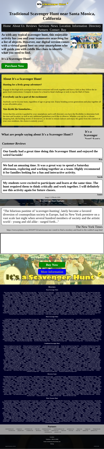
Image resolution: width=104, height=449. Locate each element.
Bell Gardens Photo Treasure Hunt (12, 406)
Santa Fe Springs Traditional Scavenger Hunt (58, 362)
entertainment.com (9, 429)
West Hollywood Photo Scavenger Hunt (70, 333)
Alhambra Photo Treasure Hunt (41, 411)
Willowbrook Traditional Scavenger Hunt (79, 368)
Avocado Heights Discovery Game (70, 386)
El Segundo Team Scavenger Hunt (74, 310)
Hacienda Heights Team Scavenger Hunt (47, 309)
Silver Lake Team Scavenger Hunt (36, 306)
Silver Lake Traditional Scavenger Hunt (14, 357)
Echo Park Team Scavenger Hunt (20, 298)
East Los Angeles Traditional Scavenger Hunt (80, 349)
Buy (63, 29)
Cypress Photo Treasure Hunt (42, 409)
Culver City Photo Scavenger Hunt (66, 324)
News (54, 26)
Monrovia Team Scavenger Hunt (46, 293)
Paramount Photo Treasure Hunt (54, 407)
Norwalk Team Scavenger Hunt (92, 307)
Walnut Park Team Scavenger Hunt (13, 293)
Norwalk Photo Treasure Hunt (56, 416)
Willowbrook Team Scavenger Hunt (57, 310)
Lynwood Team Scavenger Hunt (65, 309)
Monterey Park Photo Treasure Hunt (22, 402)
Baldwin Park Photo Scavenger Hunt (23, 334)
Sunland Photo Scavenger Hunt (76, 329)
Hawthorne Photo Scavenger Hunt (83, 324)
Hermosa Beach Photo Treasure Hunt (75, 403)
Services (43, 26)
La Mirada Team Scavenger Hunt (92, 298)
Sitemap (52, 443)
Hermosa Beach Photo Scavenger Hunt (20, 320)
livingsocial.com (96, 429)
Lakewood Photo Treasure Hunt (54, 402)
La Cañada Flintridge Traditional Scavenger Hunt (89, 363)
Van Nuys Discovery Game (37, 377)
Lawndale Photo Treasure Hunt (18, 413)
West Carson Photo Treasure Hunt (73, 416)
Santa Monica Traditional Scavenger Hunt (33, 367)
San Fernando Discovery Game (41, 381)
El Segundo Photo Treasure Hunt (82, 418)
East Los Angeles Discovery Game (34, 391)
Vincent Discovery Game (31, 379)
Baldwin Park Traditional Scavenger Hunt (51, 366)
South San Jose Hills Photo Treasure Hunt (26, 408)
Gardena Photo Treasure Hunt (30, 418)
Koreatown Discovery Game (87, 377)
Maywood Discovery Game (70, 381)
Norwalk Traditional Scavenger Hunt (91, 365)
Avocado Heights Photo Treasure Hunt (12, 417)
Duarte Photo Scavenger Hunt (86, 328)
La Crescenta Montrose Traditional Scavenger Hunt (19, 368)
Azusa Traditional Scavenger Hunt (52, 357)
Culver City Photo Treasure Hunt (71, 402)
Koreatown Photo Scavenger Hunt (35, 328)
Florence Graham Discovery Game (53, 377)
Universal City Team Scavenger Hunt (58, 302)
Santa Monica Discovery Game (85, 385)
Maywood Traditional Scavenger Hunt (32, 353)
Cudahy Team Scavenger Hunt (76, 302)
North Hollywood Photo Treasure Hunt (29, 400)
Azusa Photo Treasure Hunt (48, 421)
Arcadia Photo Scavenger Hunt (64, 321)
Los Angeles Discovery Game (45, 393)
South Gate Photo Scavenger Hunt (27, 329)
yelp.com (78, 430)
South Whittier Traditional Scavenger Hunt (90, 346)
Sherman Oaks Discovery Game (93, 380)
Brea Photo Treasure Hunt (82, 406)
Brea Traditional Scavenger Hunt (12, 356)
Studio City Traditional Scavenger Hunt (34, 357)
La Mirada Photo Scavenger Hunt (59, 340)
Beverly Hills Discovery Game (22, 384)
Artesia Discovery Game (46, 394)
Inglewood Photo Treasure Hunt (57, 403)
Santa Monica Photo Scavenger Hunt (39, 320)
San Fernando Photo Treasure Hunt (15, 412)
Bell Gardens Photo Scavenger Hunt (48, 324)
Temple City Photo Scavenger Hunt (20, 332)
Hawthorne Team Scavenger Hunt (92, 310)
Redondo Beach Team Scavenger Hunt (18, 314)
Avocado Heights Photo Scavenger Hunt (34, 338)
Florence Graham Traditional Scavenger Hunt (33, 354)
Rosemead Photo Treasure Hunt (40, 404)
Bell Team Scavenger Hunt (80, 309)
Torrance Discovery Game (51, 380)
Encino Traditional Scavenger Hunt (13, 347)
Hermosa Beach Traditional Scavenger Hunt (88, 352)
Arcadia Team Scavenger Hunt (34, 305)
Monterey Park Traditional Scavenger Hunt (90, 353)
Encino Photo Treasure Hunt (9, 404)
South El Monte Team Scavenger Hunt (29, 297)
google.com (85, 430)
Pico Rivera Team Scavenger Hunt (46, 292)
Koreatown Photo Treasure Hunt (92, 403)
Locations (52, 437)
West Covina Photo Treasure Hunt (26, 409)
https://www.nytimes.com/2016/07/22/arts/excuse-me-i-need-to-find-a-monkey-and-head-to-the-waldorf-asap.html (55, 230)
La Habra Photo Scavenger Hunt (56, 337)
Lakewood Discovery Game (51, 390)
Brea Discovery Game (34, 394)
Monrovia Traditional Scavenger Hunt (76, 360)
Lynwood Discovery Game (47, 388)
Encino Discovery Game (37, 380)
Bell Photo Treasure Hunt (42, 403)
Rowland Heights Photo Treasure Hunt (35, 419)
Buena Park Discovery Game (69, 395)
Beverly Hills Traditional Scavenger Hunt (63, 370)
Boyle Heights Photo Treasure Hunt (59, 409)
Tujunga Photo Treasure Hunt (68, 419)
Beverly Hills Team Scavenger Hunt (27, 309)
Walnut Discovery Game (78, 380)
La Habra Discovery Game (50, 391)
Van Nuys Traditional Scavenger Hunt (58, 358)
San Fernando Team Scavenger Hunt (12, 300)
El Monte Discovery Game (56, 381)
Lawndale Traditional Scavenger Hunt (31, 347)
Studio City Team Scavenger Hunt (30, 303)
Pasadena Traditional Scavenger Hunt (54, 361)
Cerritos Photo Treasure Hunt (25, 411)
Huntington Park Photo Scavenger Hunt (56, 332)
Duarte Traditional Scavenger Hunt (21, 349)
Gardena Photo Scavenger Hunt (19, 335)
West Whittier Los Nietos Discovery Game (43, 376)
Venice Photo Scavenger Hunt (51, 338)
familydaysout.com (46, 429)
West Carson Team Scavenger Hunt (12, 292)
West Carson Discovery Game (87, 394)
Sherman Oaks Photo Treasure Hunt (88, 407)
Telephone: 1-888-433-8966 (52, 439)
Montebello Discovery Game (10, 376)
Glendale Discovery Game (50, 384)
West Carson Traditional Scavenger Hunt (27, 351)
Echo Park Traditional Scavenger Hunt (67, 363)
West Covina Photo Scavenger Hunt (52, 335)
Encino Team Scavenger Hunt (50, 305)
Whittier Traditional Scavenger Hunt (58, 360)
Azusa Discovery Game (36, 384)
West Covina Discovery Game (65, 391)
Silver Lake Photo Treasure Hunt (57, 411)
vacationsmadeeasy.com (59, 429)
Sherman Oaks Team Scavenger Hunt (12, 303)
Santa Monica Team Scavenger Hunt (12, 311)
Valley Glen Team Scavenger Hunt (92, 302)
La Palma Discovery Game (86, 386)
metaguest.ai (19, 429)
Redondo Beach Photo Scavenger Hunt (41, 323)
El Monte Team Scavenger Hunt (86, 305)
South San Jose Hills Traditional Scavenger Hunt (23, 363)
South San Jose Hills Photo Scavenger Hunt (29, 321)
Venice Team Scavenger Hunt (89, 311)
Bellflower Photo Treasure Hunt (94, 408)
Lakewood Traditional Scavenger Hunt (73, 361)
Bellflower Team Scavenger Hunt (72, 296)
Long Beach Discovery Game (25, 376)
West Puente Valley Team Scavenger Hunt (81, 293)
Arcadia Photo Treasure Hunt (46, 400)
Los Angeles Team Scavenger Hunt (54, 301)
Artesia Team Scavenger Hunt (52, 306)
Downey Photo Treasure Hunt (78, 421)
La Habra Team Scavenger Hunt (85, 297)
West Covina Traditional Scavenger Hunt (13, 367)
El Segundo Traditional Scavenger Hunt (79, 362)
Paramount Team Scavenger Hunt (19, 306)
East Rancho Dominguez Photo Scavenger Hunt (64, 334)
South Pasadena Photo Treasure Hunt (75, 411)
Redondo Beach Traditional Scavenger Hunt (71, 356)
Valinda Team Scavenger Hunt (60, 312)
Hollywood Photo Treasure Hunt (30, 417)
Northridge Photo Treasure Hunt (46, 418)
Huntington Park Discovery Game (71, 377)
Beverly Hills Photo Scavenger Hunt (68, 338)
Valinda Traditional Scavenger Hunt (12, 366)
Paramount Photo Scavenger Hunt (81, 330)
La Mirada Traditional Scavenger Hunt (39, 360)
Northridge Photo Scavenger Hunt (41, 339)
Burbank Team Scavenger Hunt (42, 307)
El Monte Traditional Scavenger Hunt (73, 354)
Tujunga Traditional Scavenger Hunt (49, 371)
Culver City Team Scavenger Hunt (87, 314)
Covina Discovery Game (60, 376)
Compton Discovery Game (33, 388)
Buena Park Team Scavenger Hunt (85, 306)
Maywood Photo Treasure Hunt (77, 408)
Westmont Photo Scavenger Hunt (74, 325)
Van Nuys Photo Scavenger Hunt (84, 334)
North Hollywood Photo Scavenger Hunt (37, 325)
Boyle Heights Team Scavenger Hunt (69, 314)
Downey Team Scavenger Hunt (30, 293)
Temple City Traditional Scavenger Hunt (70, 346)
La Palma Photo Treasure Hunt (61, 408)
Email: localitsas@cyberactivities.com (52, 441)
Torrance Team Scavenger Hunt (79, 292)
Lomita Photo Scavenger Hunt (88, 333)
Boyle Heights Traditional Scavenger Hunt (84, 370)
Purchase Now (14, 66)
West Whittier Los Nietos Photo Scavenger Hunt (48, 333)
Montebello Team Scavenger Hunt (65, 300)
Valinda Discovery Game (55, 395)
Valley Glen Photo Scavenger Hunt (57, 325)
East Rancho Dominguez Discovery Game (63, 393)
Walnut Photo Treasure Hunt (81, 417)
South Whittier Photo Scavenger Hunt (63, 330)
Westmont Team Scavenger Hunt (41, 302)
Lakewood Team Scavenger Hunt (83, 303)
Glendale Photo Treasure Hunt (87, 402)
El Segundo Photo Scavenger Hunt (28, 330)
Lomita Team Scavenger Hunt (44, 312)
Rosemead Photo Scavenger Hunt (86, 338)
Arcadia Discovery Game (18, 379)
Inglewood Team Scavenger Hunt (73, 311)
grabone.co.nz (94, 430)
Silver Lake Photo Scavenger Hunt (92, 329)
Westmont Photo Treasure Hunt (75, 404)
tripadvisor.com (55, 430)
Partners (43, 29)
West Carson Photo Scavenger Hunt (22, 323)
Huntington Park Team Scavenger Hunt (16, 296)
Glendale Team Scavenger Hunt (93, 312)
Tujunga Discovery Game (45, 379)
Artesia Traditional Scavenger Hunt (87, 347)
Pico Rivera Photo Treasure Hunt (38, 407)
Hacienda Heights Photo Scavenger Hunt (30, 319)
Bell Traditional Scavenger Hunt (45, 351)
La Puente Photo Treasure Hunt (71, 407)
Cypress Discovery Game (29, 382)
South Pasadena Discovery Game (24, 381)
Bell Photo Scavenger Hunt (57, 339)
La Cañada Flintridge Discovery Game (41, 389)
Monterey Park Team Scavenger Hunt (23, 302)
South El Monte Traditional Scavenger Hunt (80, 348)
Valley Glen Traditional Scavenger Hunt (90, 357)
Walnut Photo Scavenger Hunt (35, 335)
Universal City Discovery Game (26, 385)
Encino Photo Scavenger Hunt (43, 329)
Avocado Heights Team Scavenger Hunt (36, 296)
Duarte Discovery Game (59, 394)
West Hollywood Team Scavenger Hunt (65, 303)
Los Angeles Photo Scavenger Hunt (66, 319)
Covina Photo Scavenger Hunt (92, 340)
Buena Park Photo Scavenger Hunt (90, 332)
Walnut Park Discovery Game (58, 389)
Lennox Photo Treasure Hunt (18, 419)
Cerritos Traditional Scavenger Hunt (91, 356)
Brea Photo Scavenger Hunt (42, 326)
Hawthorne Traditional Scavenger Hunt (17, 361)
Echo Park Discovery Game (24, 389)
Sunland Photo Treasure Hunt (94, 421)
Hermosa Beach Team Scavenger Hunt (58, 298)
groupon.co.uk (58, 432)
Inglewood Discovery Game (15, 393)
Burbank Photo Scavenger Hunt (73, 337)
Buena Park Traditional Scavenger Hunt (78, 358)
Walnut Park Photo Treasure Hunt (92, 409)
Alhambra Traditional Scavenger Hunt (50, 347)
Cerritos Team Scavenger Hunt (18, 305)
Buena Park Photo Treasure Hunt (45, 408)
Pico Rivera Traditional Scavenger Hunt (54, 354)
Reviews (31, 26)
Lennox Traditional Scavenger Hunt (36, 361)
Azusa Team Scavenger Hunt (52, 314)
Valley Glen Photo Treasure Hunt (84, 419)
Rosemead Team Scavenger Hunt (36, 314)
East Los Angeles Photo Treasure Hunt (35, 413)
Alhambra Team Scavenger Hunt (47, 300)
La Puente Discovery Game (11, 385)
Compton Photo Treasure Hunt (38, 402)
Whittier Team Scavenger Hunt (47, 303)
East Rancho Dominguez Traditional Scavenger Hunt (56, 348)
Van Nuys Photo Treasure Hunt (47, 406)
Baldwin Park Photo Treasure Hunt (73, 414)
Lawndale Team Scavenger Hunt (75, 307)
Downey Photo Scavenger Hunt (88, 339)
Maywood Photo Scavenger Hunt (18, 325)
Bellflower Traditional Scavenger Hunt (12, 346)
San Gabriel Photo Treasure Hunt (83, 412)
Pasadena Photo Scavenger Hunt (73, 320)
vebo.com (37, 429)
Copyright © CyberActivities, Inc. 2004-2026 (10, 446)
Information (79, 26)
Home (7, 26)
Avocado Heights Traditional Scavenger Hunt (46, 363)
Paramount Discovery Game (21, 390)
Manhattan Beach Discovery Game (60, 379)
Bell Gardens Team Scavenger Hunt (30, 300)
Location (65, 26)
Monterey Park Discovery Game (14, 382)
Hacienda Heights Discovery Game (74, 388)
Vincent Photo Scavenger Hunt (10, 321)
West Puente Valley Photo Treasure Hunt (54, 414)
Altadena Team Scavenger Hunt (63, 293)
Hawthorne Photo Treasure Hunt (27, 403)
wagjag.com (87, 429)
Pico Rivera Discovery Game (90, 376)
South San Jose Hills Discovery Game (20, 386)
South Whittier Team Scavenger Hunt (62, 295)
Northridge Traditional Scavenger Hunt (13, 353)
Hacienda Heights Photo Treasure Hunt (64, 418)
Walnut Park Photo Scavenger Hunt (58, 326)
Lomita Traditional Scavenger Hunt (63, 351)
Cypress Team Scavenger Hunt (63, 292)
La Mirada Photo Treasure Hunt (18, 414)
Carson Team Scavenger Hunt (88, 301)
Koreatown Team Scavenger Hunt (11, 297)
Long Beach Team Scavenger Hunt (68, 297)
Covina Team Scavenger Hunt (76, 298)
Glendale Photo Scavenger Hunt (89, 337)
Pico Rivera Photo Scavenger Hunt (42, 340)
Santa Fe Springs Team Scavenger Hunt (21, 295)
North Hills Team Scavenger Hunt (76, 312)
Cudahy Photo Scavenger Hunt (69, 335)
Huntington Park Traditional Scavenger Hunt (75, 367)
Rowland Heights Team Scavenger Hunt (55, 311)
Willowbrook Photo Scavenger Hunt (93, 323)
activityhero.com (28, 429)
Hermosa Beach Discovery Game (22, 380)
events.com (46, 430)
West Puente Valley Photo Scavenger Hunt (82, 321)
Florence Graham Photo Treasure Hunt (65, 412)
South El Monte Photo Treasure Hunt (92, 404)
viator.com (63, 430)
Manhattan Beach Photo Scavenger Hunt (91, 320)
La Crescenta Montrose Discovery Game (69, 390)
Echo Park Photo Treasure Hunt (33, 421)
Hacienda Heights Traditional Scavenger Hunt (66, 352)
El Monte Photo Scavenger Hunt (30, 324)
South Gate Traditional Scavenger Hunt (41, 368)
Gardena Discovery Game (90, 379)
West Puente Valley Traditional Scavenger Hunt (24, 370)
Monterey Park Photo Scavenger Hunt (12, 324)
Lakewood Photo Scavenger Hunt (91, 325)
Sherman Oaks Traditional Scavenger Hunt (49, 356)
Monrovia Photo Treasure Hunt (90, 414)
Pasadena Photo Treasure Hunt (53, 419)
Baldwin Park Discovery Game (89, 389)
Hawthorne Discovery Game (87, 382)
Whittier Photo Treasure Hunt (26, 416)
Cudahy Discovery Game (42, 395)
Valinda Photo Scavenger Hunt (72, 339)
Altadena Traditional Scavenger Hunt (12, 365)
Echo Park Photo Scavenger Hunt (75, 323)
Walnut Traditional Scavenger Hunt (92, 354)
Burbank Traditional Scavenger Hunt (30, 356)
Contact (54, 29)
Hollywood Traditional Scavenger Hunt (32, 346)
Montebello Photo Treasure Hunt (62, 400)
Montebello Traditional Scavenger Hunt (40, 349)
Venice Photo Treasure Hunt (17, 421)
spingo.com (79, 429)
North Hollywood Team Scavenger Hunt (39, 298)
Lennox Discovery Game (84, 381)
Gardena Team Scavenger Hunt (81, 300)
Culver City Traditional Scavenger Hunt (72, 366)
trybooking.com (48, 432)
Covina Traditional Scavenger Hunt (51, 353)
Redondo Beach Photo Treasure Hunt (48, 417)
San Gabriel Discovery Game (20, 394)
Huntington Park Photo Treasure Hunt (57, 404)
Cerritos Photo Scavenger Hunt (12, 319)
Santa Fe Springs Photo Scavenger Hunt (17, 328)
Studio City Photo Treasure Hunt (83, 413)
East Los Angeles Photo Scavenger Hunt (42, 334)
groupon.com (21, 430)
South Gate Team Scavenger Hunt (55, 296)
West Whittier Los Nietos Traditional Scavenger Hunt (36, 358)
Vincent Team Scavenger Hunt (10, 309)
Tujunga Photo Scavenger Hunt (57, 320)
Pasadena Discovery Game (43, 382)
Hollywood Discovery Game (41, 385)
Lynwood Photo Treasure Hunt (52, 422)
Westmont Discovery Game (19, 391)
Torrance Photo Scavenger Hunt (59, 329)
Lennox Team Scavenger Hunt (37, 301)
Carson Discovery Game (9, 381)
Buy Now (52, 265)
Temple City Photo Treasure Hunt (32, 412)
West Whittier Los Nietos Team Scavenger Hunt (33, 311)
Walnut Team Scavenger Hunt (79, 295)
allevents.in (38, 430)
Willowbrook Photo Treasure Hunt (35, 414)
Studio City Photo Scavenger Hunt (24, 340)
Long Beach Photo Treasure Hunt (66, 417)
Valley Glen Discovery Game (77, 384)
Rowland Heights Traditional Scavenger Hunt (83, 351)
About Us (18, 26)
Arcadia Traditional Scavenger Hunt (51, 346)
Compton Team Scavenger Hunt (29, 292)
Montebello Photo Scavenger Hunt (26, 326)
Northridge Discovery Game (23, 377)
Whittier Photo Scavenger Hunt (76, 340)
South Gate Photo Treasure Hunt (11, 400)
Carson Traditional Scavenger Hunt (44, 370)
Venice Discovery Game (19, 388)
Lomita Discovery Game (63, 384)
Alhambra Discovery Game (72, 394)
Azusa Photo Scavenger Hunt (71, 328)
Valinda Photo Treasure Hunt (41, 416)
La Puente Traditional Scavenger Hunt (91, 366)
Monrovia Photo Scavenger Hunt (23, 337)
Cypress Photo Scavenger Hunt (83, 319)
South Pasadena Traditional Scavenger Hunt (53, 365)
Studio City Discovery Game (57, 382)
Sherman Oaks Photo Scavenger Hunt (23, 339)
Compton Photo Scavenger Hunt (40, 337)
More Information (52, 271)
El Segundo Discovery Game (30, 393)
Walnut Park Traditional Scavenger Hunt (54, 367)
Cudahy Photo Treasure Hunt (14, 418)
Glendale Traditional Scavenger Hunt (73, 365)
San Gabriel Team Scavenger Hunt (15, 310)
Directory (95, 26)
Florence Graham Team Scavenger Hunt (49, 297)
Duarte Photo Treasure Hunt (24, 404)
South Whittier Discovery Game (93, 384)
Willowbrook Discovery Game (75, 376)
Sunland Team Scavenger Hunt (68, 306)
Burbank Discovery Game (37, 386)
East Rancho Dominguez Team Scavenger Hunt (36, 310)
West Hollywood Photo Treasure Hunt (91, 416)
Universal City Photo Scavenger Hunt (76, 326)
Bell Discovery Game (59, 388)
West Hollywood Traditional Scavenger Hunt (36, 362)
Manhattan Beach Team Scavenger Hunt (91, 296)
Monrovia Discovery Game (76, 379)
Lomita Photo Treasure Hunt (67, 413)
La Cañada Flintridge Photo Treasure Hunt (65, 406)
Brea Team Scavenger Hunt (94, 292)
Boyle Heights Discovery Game (87, 390)
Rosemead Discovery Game (80, 391)
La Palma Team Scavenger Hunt (59, 307)
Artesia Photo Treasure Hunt (10, 409)
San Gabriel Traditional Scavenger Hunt (70, 353)
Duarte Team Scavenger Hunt (21, 301)
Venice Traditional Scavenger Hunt (46, 352)
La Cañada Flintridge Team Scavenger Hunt (42, 295)
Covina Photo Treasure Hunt (52, 413)
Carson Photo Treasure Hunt (10, 411)
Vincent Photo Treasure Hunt (48, 412)
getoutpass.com (70, 429)
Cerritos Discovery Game (90, 388)
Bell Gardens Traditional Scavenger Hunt (31, 366)
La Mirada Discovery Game (56, 385)
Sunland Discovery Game (70, 385)
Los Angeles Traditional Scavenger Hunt (32, 365)
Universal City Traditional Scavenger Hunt (32, 348)
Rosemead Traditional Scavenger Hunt (12, 354)
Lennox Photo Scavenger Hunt (48, 321)
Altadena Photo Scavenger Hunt (10, 330)
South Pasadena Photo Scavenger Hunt (27, 333)
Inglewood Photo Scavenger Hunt (45, 330)
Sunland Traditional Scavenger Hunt (60, 368)
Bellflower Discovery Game (72, 382)
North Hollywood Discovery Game (53, 386)
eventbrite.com (29, 430)
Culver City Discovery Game (36, 390)
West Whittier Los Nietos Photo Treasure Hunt (82, 400)
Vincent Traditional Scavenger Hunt (16, 362)
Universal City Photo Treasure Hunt (30, 406)
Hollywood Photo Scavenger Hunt (37, 332)
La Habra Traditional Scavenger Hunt (59, 349)
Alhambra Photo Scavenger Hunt (48, 319)
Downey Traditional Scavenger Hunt (70, 357)
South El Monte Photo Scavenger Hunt (54, 328)
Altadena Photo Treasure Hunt (22, 407)
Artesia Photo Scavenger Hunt (73, 332)
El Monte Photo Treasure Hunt (63, 421)
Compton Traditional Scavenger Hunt (69, 347)
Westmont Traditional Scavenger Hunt (13, 358)
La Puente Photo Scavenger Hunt (85, 335)
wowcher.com (11, 430)
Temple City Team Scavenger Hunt (71, 301)
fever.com (71, 430)
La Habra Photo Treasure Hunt (76, 409)
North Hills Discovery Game (73, 389)
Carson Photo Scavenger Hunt (59, 323)
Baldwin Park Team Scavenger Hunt (27, 312)
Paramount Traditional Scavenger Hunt (68, 371)
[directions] (52, 256)
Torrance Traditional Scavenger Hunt (28, 352)
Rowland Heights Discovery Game (83, 393)
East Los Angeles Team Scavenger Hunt (68, 305)
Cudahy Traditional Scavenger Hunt (20, 360)
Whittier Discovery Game (65, 380)
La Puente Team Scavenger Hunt (26, 307)
